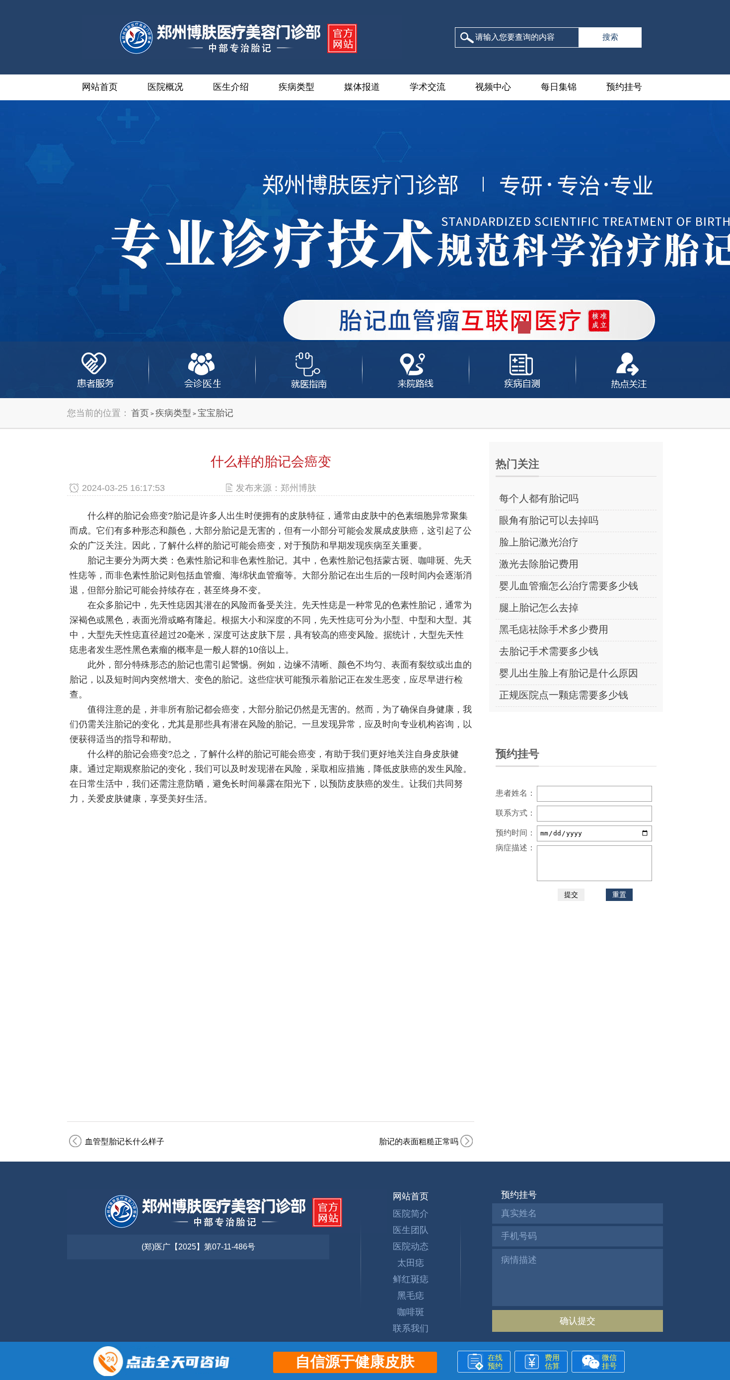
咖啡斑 (410, 1312)
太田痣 (410, 1263)
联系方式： (515, 813)
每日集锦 (559, 87)
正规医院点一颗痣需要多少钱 (563, 695)
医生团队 (411, 1230)
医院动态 (411, 1246)
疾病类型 (296, 87)
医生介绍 (231, 87)
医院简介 (411, 1214)
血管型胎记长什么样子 (124, 1141)
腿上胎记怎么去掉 (539, 607)
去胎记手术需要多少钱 (548, 651)
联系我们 (411, 1328)
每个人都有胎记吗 (539, 498)
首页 (140, 413)
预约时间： (515, 832)
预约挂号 (624, 87)
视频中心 (493, 87)
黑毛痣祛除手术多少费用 (553, 629)
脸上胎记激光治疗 (539, 542)
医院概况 (165, 87)
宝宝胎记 (215, 413)
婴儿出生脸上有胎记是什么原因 (568, 673)
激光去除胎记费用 (539, 563)
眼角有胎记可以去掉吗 (548, 520)
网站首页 (100, 87)
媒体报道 (362, 87)
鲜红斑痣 (411, 1279)
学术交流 (427, 87)
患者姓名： (515, 793)
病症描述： (515, 847)
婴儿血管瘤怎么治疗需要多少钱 (568, 585)
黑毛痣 (410, 1296)
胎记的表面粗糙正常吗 (418, 1141)
